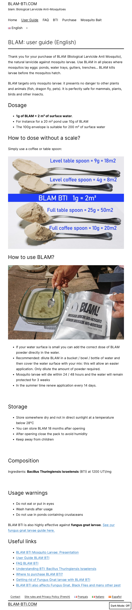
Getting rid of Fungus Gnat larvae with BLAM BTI (53, 580)
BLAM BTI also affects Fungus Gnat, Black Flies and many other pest (68, 585)
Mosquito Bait (91, 20)
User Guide (29, 20)
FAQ (46, 20)
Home (12, 20)
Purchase (69, 20)
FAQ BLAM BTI (27, 563)
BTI (55, 20)
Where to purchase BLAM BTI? (39, 574)
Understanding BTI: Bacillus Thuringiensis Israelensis (56, 569)
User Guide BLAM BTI (32, 558)
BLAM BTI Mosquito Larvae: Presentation (47, 552)
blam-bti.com (22, 3)
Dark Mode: (118, 605)
